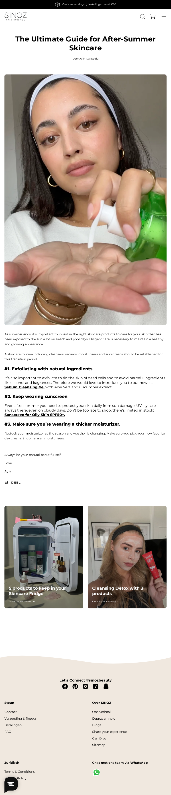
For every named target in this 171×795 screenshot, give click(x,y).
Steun (9, 703)
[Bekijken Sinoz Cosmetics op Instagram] (85, 686)
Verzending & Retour (20, 718)
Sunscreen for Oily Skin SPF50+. (34, 414)
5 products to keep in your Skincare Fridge (37, 590)
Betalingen (13, 725)
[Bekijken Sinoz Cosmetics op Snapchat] (106, 686)
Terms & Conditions (19, 772)
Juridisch (11, 763)
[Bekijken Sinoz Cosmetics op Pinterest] (75, 686)
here (35, 438)
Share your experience (109, 732)
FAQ (7, 732)
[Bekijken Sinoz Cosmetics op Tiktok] (95, 686)
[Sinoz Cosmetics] (15, 16)
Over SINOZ (101, 703)
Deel (16, 482)
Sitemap (98, 745)
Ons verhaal (101, 712)
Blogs (96, 725)
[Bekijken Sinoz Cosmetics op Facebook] (65, 686)
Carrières (99, 738)
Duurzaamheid (103, 718)
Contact (10, 712)
